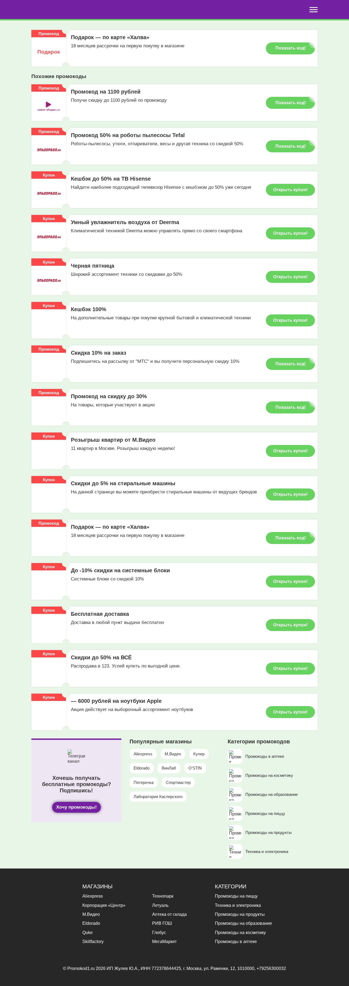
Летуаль (160, 905)
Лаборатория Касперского (158, 796)
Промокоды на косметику (240, 932)
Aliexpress (143, 754)
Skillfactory (93, 941)
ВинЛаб (169, 768)
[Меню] (313, 9)
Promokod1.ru (81, 968)
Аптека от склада (169, 914)
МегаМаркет (164, 941)
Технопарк (162, 896)
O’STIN (195, 768)
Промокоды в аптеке (236, 941)
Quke (87, 932)
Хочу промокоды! (76, 807)
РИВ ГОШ (162, 923)
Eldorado (141, 768)
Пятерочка (144, 782)
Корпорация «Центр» (103, 905)
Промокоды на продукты (240, 914)
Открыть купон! (290, 189)
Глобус (159, 932)
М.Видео (173, 754)
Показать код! (290, 48)
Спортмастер (178, 782)
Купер (198, 754)
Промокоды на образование (243, 923)
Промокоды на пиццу (236, 896)
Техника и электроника (238, 905)
